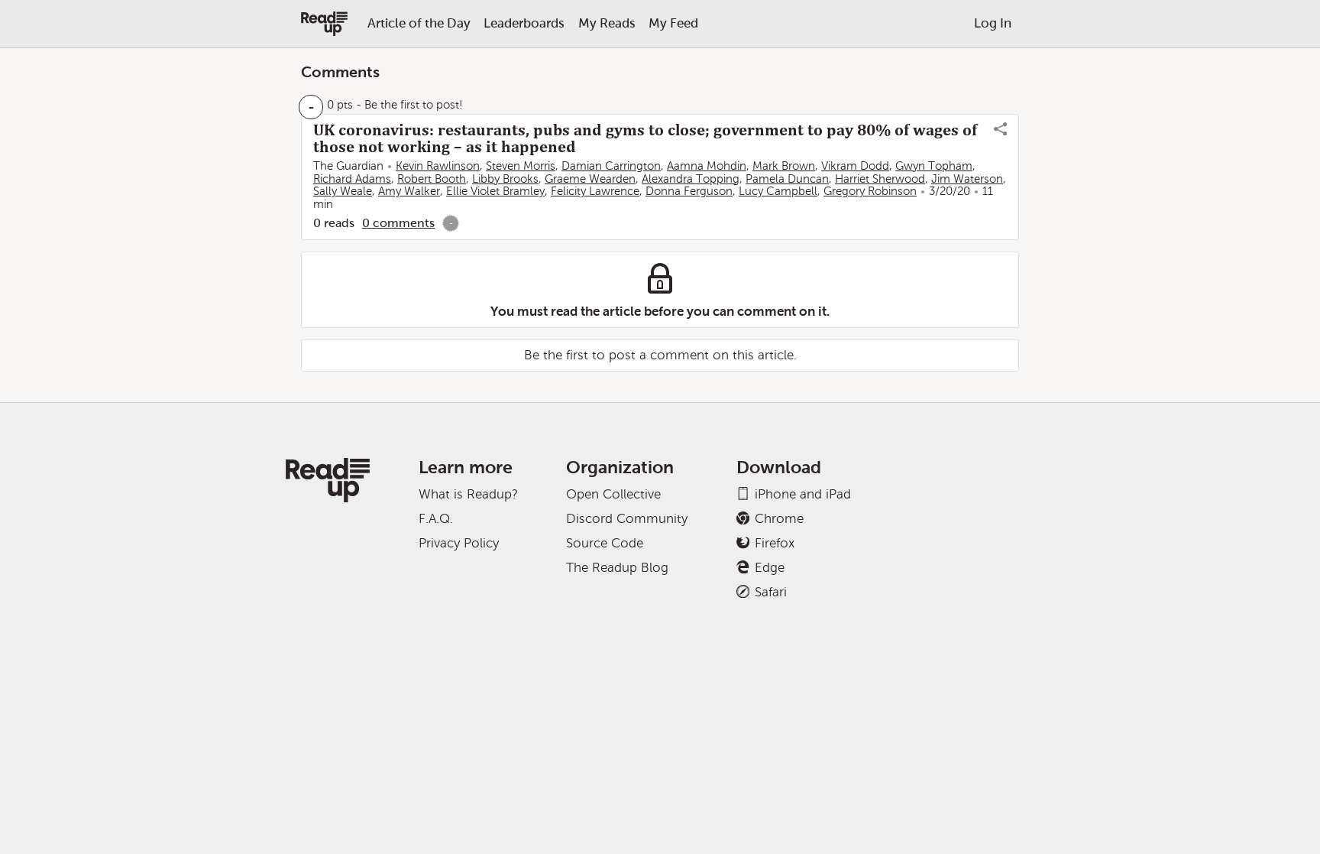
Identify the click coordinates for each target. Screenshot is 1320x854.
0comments (398, 222)
